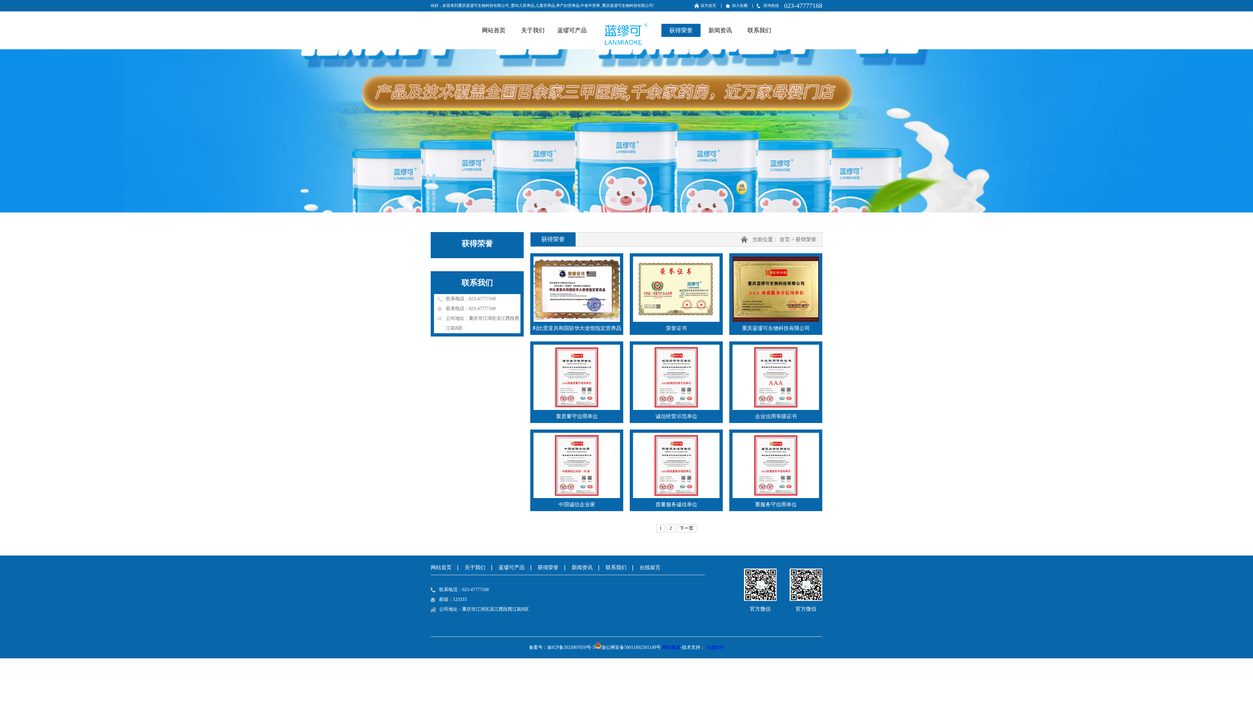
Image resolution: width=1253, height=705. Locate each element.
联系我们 (759, 30)
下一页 (686, 528)
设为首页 (708, 5)
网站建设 (671, 647)
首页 (785, 239)
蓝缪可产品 (572, 30)
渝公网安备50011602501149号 (631, 647)
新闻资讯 (720, 30)
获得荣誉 (681, 30)
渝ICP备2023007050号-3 (571, 647)
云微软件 (715, 647)
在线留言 (650, 567)
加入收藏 (740, 5)
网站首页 (493, 30)
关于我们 (533, 30)
